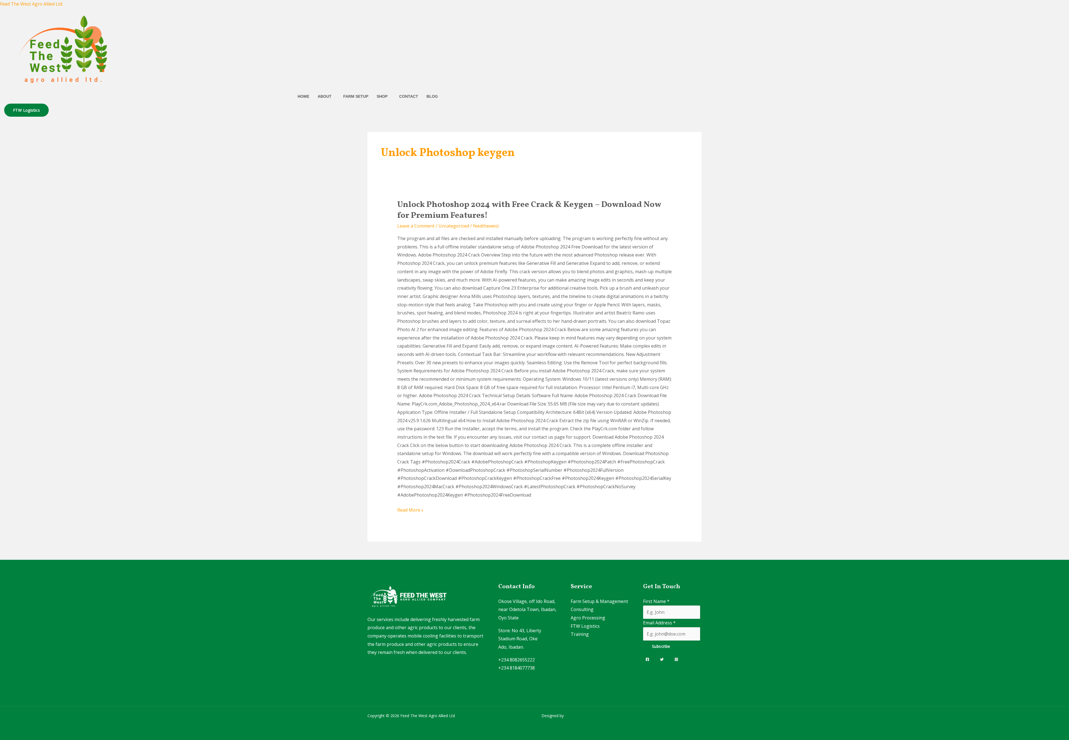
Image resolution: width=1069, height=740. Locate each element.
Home (303, 96)
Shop (382, 96)
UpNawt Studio (578, 715)
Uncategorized (453, 226)
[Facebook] (647, 659)
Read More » (410, 509)
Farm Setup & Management (599, 601)
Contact (408, 96)
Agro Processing (588, 618)
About (325, 96)
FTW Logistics (585, 626)
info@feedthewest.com (522, 681)
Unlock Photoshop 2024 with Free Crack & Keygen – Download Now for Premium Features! (529, 210)
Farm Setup (355, 96)
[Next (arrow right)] (1059, 370)
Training (580, 634)
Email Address (659, 623)
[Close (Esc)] (1063, 6)
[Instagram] (676, 659)
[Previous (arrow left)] (9, 370)
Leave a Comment (416, 226)
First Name (656, 601)
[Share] (1051, 6)
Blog (432, 96)
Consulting (582, 609)
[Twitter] (662, 659)
